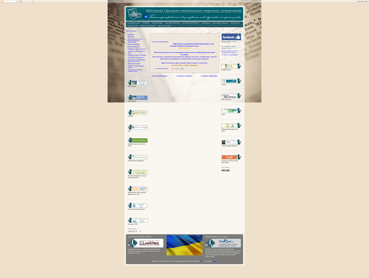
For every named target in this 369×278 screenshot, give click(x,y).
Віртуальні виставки (164, 26)
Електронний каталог (134, 23)
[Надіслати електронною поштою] (176, 69)
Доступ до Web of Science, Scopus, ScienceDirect (229, 51)
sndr (201, 261)
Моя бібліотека (235, 23)
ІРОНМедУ (146, 23)
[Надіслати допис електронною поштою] (172, 68)
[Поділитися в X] (180, 69)
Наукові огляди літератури (148, 26)
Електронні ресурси (134, 46)
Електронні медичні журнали (137, 49)
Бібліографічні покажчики (220, 23)
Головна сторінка (184, 76)
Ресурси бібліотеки (134, 44)
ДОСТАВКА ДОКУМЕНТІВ (190, 23)
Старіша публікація (209, 76)
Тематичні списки (132, 26)
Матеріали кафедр (157, 23)
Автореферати (206, 23)
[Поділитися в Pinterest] (183, 69)
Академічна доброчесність (136, 57)
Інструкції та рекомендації (229, 55)
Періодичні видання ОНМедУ (137, 55)
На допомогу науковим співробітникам (135, 70)
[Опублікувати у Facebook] (181, 69)
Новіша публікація (159, 76)
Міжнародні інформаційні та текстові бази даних (136, 60)
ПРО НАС (131, 36)
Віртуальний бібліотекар (172, 23)
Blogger (214, 261)
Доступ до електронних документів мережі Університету (135, 40)
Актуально (131, 34)
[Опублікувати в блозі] (178, 69)
